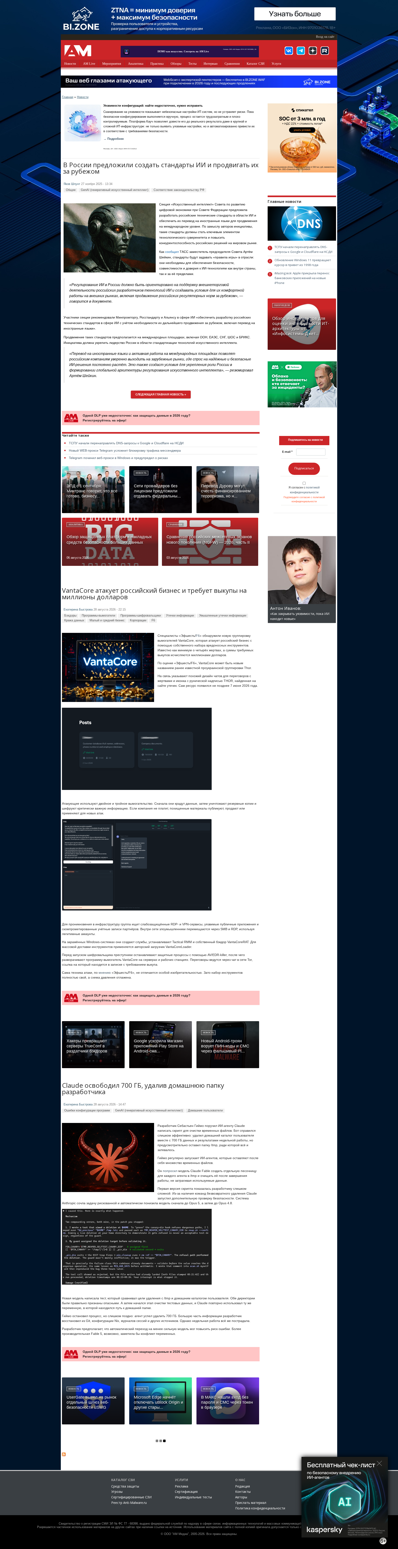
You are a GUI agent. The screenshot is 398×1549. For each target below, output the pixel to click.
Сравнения (232, 63)
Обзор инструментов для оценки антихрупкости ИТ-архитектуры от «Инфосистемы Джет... (300, 326)
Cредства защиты (125, 1486)
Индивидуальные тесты (193, 1497)
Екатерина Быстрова (78, 609)
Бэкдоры (70, 615)
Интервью (210, 63)
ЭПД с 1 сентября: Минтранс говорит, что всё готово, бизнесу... (92, 491)
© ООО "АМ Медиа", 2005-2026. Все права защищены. (199, 1534)
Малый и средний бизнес (107, 620)
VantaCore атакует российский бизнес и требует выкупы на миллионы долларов (154, 594)
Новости (70, 63)
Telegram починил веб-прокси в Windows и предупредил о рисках (118, 458)
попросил (170, 1171)
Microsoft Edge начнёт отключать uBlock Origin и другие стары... (158, 1402)
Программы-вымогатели (98, 615)
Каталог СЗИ (255, 63)
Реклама (181, 1486)
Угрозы (117, 1491)
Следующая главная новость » (160, 394)
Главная (67, 97)
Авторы (241, 1497)
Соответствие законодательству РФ (179, 190)
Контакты (243, 1491)
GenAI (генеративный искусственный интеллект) (114, 190)
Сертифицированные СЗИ (131, 1497)
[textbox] (305, 439)
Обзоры (176, 63)
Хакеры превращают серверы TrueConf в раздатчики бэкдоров (87, 1046)
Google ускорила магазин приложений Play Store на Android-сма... (159, 1046)
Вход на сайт (325, 36)
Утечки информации (180, 615)
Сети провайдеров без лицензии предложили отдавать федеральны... (157, 491)
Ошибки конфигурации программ (87, 1110)
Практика (157, 63)
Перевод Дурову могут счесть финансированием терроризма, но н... (226, 491)
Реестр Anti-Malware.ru (129, 1502)
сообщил (172, 252)
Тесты (192, 63)
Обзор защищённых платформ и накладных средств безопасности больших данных (109, 540)
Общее (71, 190)
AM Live (89, 63)
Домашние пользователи (205, 1110)
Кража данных (74, 620)
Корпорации (138, 620)
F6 (153, 620)
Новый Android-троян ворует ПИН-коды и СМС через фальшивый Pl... (225, 1046)
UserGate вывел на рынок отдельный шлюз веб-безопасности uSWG (91, 1402)
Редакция (242, 1486)
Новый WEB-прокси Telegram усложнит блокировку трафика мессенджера (125, 450)
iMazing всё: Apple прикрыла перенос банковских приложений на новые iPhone (302, 278)
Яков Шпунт (72, 184)
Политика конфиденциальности (260, 1508)
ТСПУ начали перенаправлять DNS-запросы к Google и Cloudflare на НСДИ (126, 443)
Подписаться (304, 468)
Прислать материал (250, 1502)
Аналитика (135, 63)
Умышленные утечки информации (222, 615)
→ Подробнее (113, 138)
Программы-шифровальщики (140, 615)
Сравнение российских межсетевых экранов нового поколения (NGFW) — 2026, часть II (209, 540)
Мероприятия (111, 63)
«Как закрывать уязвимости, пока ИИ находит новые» (299, 613)
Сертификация (186, 1491)
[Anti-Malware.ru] (77, 51)
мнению (105, 972)
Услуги (276, 63)
